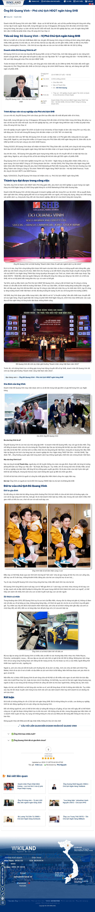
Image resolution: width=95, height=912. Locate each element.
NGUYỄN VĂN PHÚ (24, 901)
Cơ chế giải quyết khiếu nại (51, 903)
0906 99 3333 (18, 867)
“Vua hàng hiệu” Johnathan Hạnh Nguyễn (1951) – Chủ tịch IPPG (75, 801)
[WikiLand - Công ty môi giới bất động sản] (13, 3)
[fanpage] (2, 889)
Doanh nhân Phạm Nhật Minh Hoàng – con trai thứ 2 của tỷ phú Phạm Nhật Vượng (30, 786)
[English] (92, 4)
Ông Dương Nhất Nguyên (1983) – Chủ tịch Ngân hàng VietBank (76, 785)
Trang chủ (9, 17)
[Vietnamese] (90, 4)
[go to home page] (2, 863)
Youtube (22, 886)
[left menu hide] (3, 903)
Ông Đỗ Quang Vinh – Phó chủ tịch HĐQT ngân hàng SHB (41, 377)
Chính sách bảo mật (68, 901)
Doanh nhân (18, 17)
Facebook (22, 883)
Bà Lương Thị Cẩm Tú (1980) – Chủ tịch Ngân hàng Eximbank (29, 818)
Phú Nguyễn (62, 765)
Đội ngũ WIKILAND (38, 901)
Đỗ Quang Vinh (29, 35)
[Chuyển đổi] (8, 734)
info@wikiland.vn (23, 876)
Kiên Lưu (38, 765)
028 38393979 (36, 861)
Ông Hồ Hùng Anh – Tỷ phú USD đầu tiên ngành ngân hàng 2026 (29, 801)
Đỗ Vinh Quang (61, 88)
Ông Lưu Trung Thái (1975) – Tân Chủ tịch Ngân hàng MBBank (75, 818)
